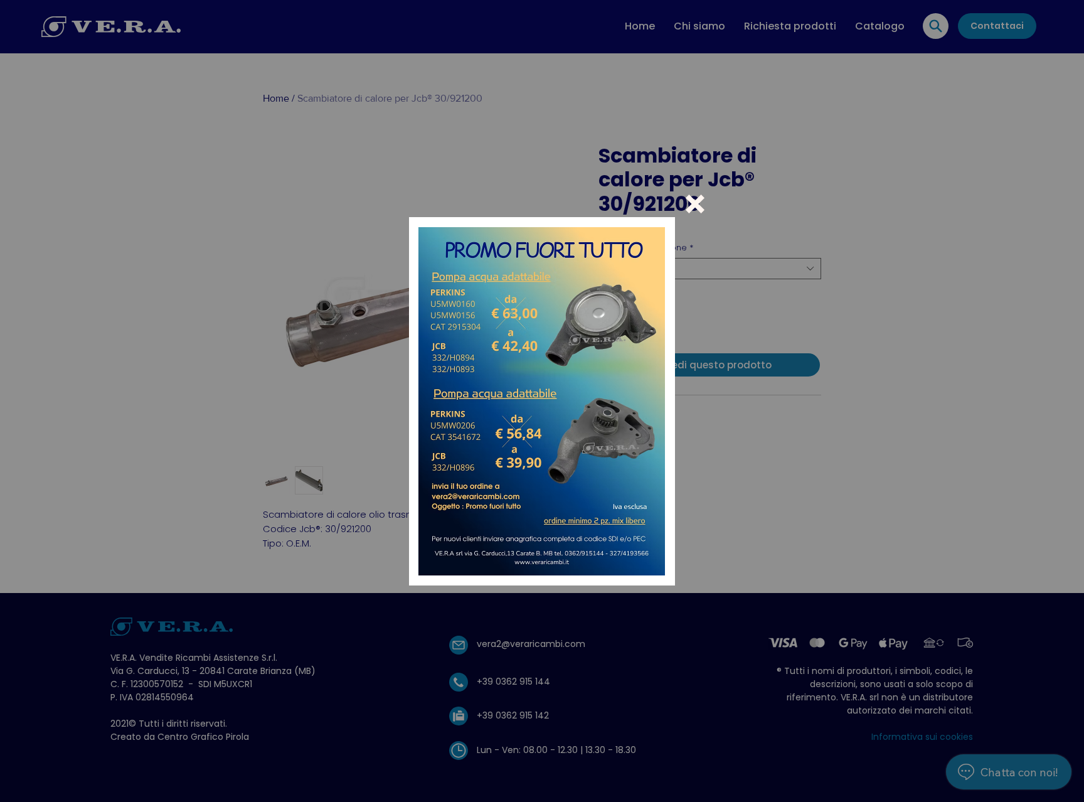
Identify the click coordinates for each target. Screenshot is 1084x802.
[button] (695, 204)
